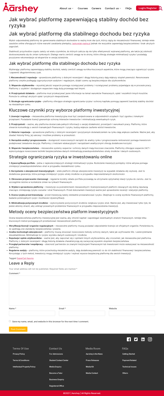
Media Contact (92, 373)
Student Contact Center (58, 360)
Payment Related (129, 360)
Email (62, 308)
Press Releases (92, 360)
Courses (83, 8)
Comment (14, 273)
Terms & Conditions (21, 360)
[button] (148, 8)
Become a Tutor (56, 373)
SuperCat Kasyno (25, 258)
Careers (96, 8)
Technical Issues (129, 367)
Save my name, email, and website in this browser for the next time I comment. (50, 321)
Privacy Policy (19, 354)
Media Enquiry (55, 367)
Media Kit (90, 367)
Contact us (112, 8)
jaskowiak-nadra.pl (81, 43)
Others (125, 373)
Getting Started (128, 354)
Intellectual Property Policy (24, 367)
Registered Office (56, 386)
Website (113, 308)
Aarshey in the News (94, 354)
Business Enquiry (56, 379)
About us (65, 8)
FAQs (128, 8)
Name (12, 308)
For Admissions (56, 354)
